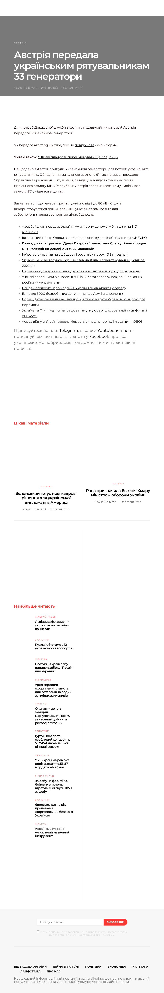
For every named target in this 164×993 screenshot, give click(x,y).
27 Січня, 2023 (49, 88)
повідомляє (84, 145)
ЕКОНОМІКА (117, 966)
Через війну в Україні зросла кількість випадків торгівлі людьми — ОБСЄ (82, 321)
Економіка (42, 640)
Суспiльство (43, 680)
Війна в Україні (45, 776)
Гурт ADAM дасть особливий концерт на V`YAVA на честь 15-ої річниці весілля (52, 741)
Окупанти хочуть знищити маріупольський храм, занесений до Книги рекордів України (52, 716)
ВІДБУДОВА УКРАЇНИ (30, 966)
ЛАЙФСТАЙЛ (30, 971)
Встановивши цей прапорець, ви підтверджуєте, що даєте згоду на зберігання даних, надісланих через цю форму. (84, 933)
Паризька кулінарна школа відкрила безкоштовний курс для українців (81, 271)
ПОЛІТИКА (93, 966)
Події (52, 617)
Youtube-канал (113, 330)
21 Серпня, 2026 (59, 509)
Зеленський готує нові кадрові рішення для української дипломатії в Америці (46, 498)
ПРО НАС (54, 971)
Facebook (99, 336)
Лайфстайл (42, 731)
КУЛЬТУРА (140, 966)
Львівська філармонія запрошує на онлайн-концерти (52, 625)
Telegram (68, 330)
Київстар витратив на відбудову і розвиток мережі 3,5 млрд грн (75, 254)
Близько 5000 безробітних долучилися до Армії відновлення (73, 294)
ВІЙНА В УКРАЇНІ (66, 966)
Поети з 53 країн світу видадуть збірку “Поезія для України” (54, 667)
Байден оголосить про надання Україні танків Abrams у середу (74, 288)
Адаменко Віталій (25, 88)
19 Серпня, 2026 (131, 502)
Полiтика (20, 43)
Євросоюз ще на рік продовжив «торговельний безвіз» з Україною (54, 810)
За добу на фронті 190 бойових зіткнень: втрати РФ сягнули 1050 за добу (53, 786)
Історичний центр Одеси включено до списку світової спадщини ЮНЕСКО (84, 238)
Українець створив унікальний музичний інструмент (52, 832)
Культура (41, 617)
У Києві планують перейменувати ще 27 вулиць (78, 157)
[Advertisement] (87, 114)
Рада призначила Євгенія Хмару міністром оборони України (118, 493)
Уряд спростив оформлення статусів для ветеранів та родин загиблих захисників (53, 690)
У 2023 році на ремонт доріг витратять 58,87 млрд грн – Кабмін (52, 763)
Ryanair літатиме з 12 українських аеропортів (53, 646)
